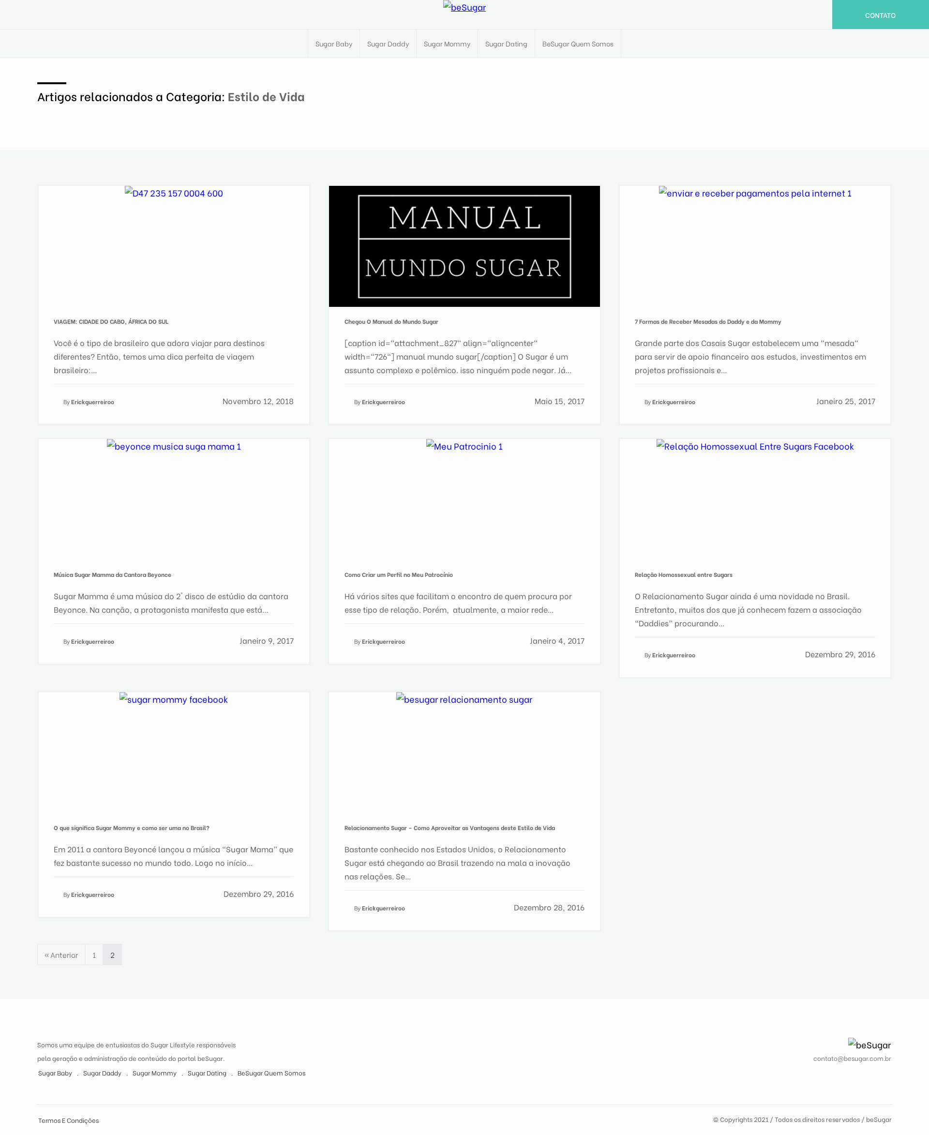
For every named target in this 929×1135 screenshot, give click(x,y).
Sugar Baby (333, 43)
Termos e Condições (68, 1119)
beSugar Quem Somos (578, 43)
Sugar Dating (506, 43)
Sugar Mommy (447, 43)
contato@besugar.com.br (852, 1057)
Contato (880, 15)
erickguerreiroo (92, 401)
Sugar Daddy (388, 43)
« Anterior (61, 954)
